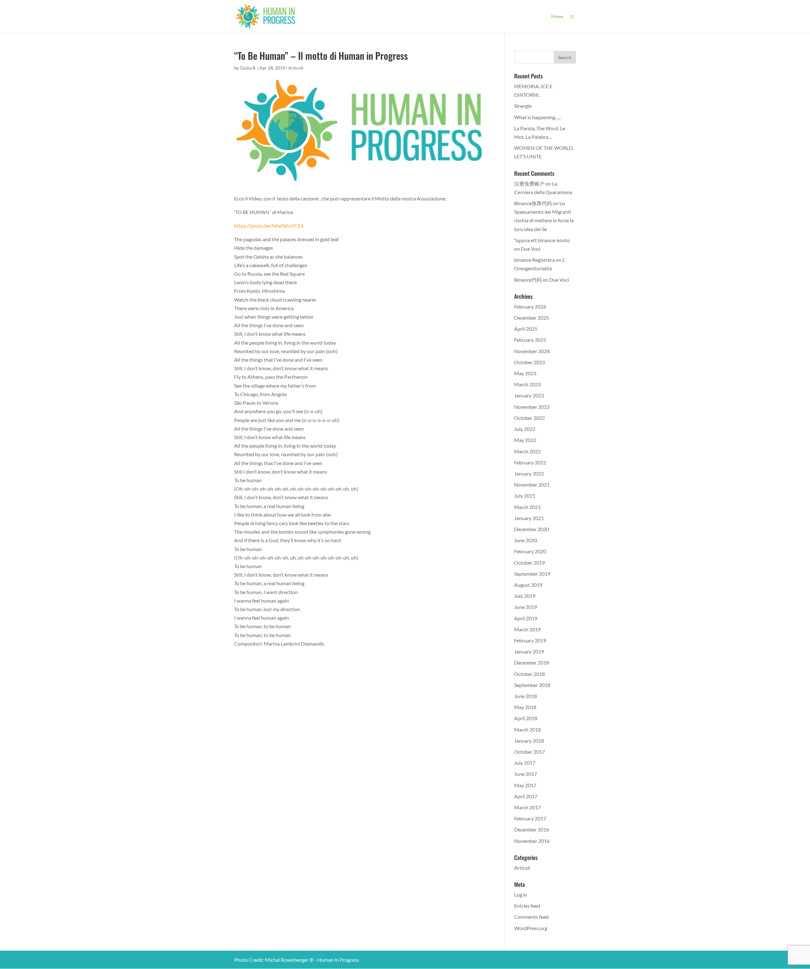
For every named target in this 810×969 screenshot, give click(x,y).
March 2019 (527, 629)
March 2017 (527, 807)
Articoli (295, 68)
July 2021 (524, 496)
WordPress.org (530, 928)
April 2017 (525, 796)
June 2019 (525, 607)
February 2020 (530, 551)
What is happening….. (537, 117)
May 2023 (525, 373)
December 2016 (531, 829)
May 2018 (525, 707)
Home (557, 16)
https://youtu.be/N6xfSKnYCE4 (268, 226)
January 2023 (529, 395)
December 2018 (531, 662)
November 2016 (532, 841)
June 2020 (525, 540)
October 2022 (529, 418)
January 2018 (529, 741)
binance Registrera (534, 260)
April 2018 (525, 718)
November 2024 (532, 351)
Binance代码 (528, 280)
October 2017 (529, 752)
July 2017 (524, 763)
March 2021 (527, 507)
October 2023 (529, 362)
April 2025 (525, 329)
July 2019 (524, 596)
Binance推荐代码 (533, 203)
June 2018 (525, 696)
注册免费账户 (529, 184)
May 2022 (525, 440)
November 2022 (532, 407)
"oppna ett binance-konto (542, 240)
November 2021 (532, 484)
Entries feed (527, 906)
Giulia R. (248, 68)
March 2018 (527, 730)
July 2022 (524, 429)
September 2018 (532, 685)
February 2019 (530, 640)
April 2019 (525, 618)
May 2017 (525, 785)
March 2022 (527, 451)
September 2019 (532, 574)
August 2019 (528, 585)
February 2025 (530, 340)
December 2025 (531, 318)
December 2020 (531, 529)
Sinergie (523, 106)
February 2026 (530, 307)
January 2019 (529, 651)
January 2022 (529, 473)
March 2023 (527, 384)
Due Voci (530, 249)
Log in (520, 895)
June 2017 (525, 774)
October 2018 (529, 674)
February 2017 (530, 818)
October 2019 (529, 563)
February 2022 (530, 462)
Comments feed (531, 917)
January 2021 (529, 518)
